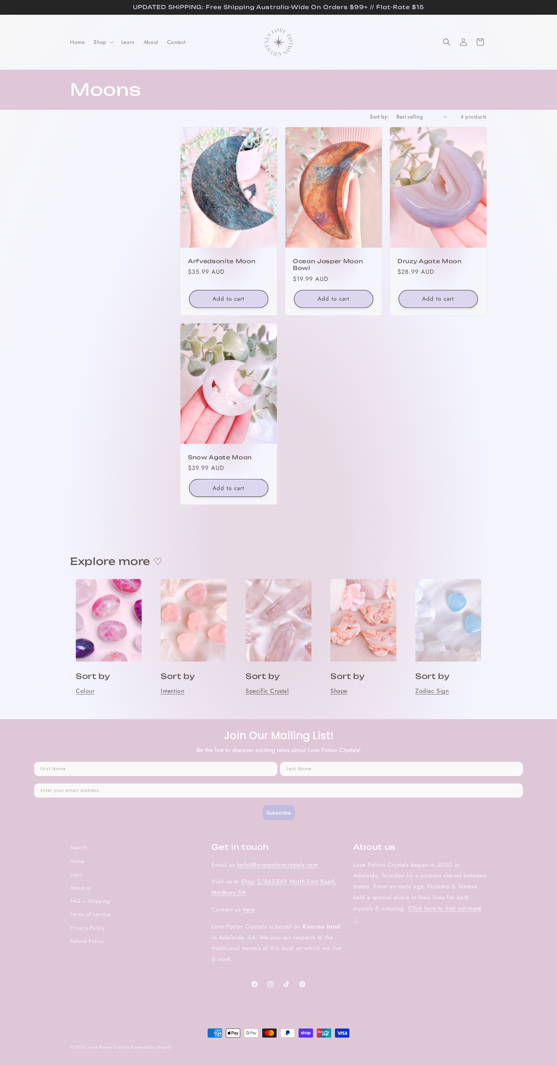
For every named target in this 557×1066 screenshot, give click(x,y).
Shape (338, 691)
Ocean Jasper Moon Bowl (328, 265)
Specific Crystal (267, 691)
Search (78, 847)
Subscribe (278, 812)
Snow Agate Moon (220, 457)
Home (77, 861)
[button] (102, 42)
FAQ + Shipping (90, 901)
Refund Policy (87, 941)
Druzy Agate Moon (429, 261)
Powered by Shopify (151, 1047)
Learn (76, 874)
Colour (85, 691)
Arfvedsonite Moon (221, 261)
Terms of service (90, 914)
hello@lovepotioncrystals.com (277, 864)
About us (81, 887)
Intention (172, 691)
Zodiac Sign (432, 691)
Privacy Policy (87, 928)
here (249, 909)
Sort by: (379, 116)
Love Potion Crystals (109, 1047)
